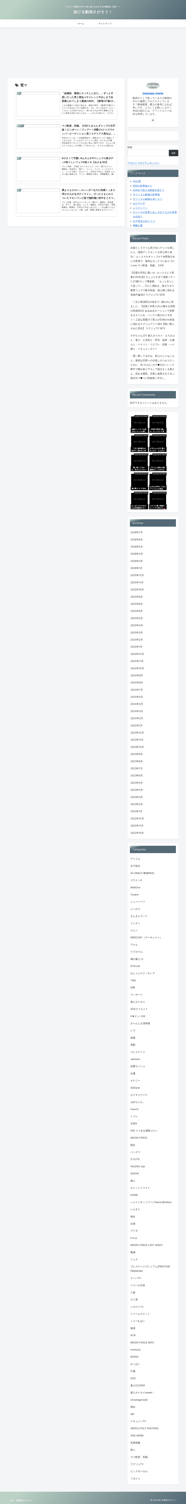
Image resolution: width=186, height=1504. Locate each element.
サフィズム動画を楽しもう (147, 199)
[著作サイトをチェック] (153, 120)
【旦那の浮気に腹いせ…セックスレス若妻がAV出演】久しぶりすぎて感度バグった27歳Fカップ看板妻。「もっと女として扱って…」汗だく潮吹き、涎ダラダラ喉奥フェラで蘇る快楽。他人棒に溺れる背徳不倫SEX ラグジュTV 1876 (152, 283)
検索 (129, 147)
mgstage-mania (153, 93)
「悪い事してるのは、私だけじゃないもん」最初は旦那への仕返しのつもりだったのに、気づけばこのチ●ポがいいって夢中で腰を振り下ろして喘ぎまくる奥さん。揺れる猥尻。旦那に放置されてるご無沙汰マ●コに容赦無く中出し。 (152, 366)
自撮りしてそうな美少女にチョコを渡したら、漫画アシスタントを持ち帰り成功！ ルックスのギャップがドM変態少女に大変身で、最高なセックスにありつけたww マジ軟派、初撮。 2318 (152, 256)
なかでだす (139, 203)
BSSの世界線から (142, 185)
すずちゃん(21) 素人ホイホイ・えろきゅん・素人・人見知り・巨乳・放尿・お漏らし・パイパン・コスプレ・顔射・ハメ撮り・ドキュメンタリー (152, 342)
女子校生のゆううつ (144, 221)
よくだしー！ (140, 207)
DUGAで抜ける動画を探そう (148, 190)
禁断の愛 (138, 225)
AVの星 (137, 181)
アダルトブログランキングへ (143, 163)
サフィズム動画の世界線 (146, 194)
